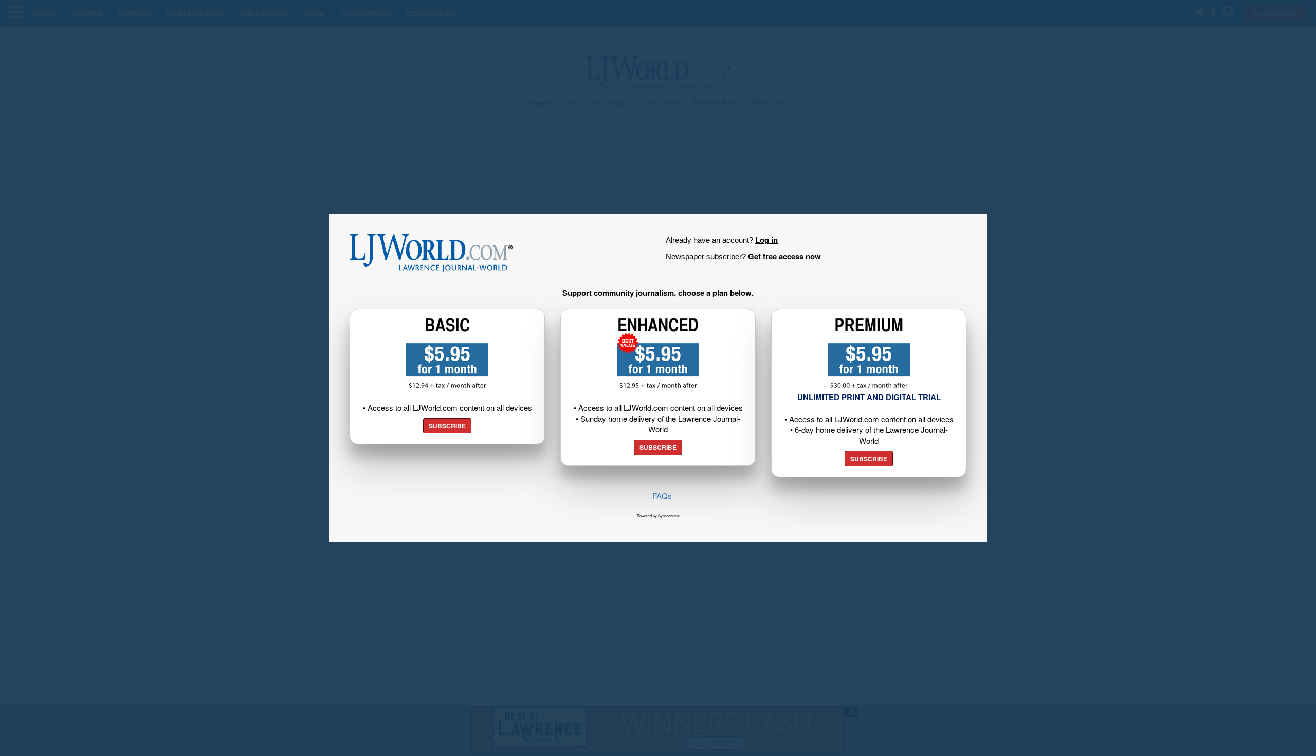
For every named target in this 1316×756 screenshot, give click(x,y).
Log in (766, 239)
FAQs (662, 495)
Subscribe (447, 425)
